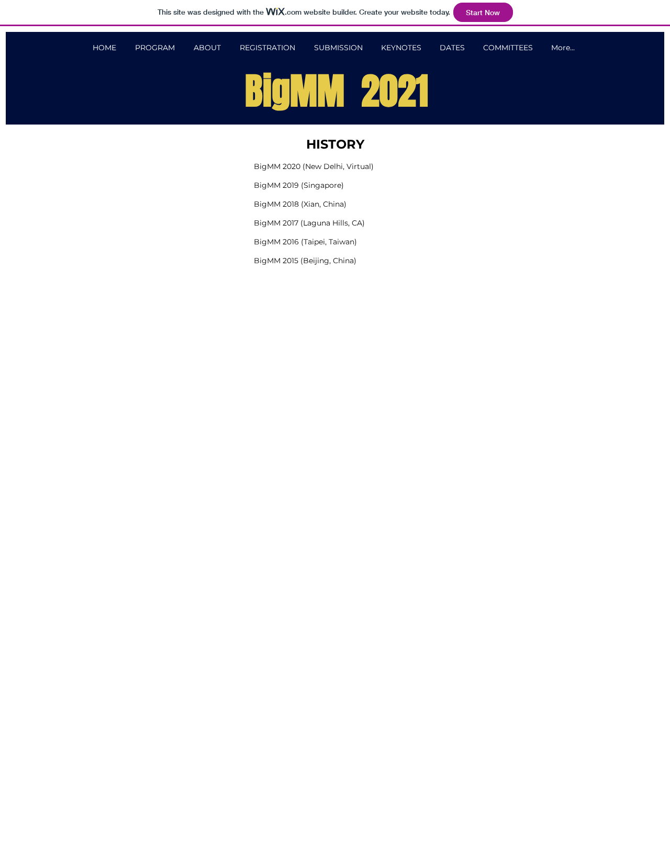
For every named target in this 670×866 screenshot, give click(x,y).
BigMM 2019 (276, 185)
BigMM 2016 (276, 241)
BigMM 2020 (277, 166)
